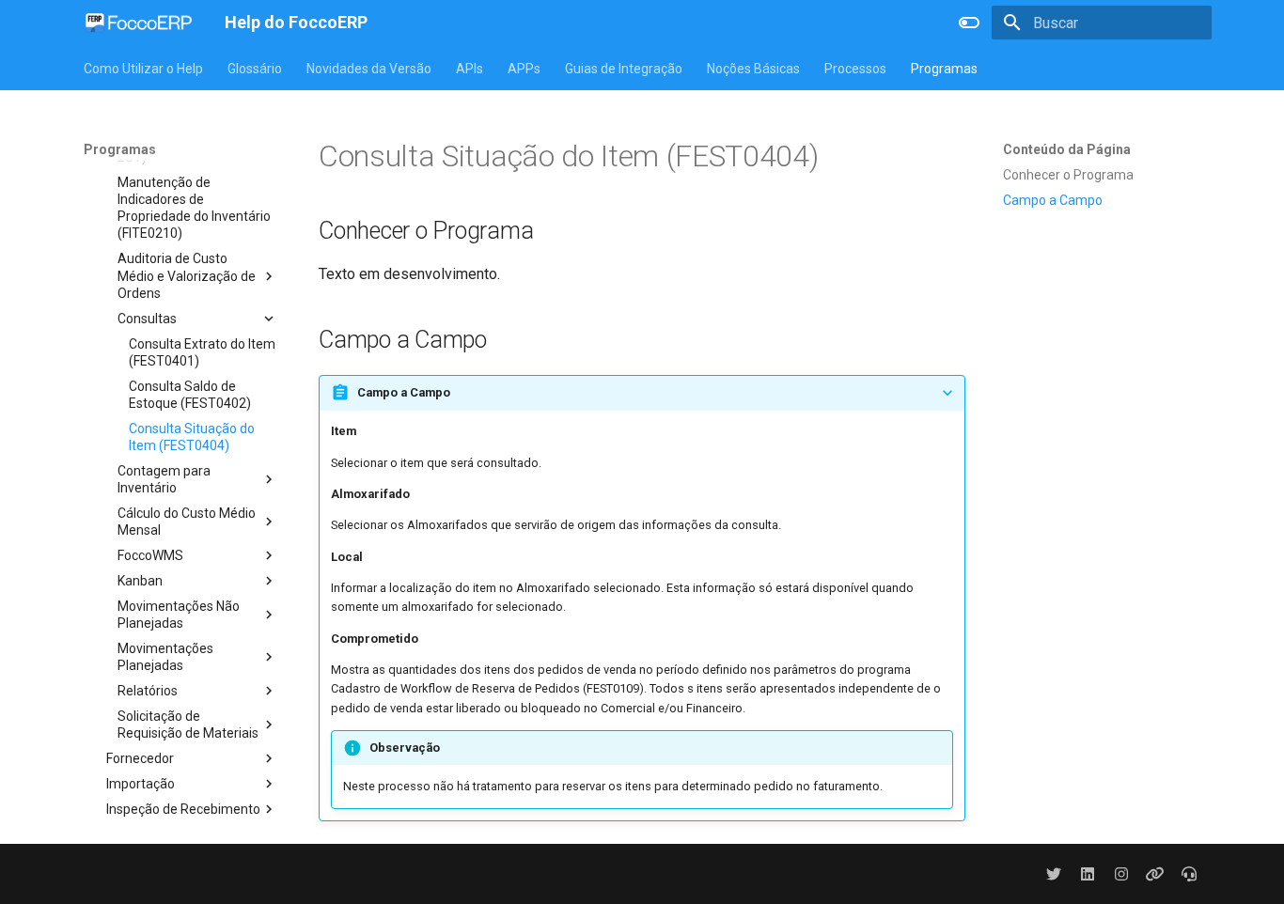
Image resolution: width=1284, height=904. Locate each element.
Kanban (140, 580)
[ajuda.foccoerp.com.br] (1189, 874)
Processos (855, 68)
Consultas (147, 318)
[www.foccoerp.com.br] (1155, 874)
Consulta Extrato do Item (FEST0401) (202, 352)
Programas (944, 68)
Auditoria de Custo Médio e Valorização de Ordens (186, 275)
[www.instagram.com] (1121, 874)
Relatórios (147, 690)
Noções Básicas (753, 68)
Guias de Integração (623, 68)
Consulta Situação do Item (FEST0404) (192, 437)
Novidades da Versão (368, 68)
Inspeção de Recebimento (183, 809)
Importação (140, 783)
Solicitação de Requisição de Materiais (187, 724)
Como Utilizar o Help (143, 68)
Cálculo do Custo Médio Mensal (186, 522)
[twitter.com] (1054, 874)
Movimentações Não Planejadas (178, 615)
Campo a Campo (1053, 200)
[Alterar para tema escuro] (969, 22)
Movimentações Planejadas (165, 657)
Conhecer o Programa (1068, 174)
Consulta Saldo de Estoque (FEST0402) (190, 395)
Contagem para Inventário (164, 479)
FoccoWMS (150, 555)
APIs (469, 68)
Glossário (254, 68)
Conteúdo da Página (1067, 149)
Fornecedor (140, 758)
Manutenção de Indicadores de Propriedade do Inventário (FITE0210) (194, 208)
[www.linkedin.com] (1088, 874)
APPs (524, 68)
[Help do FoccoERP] (139, 22)
